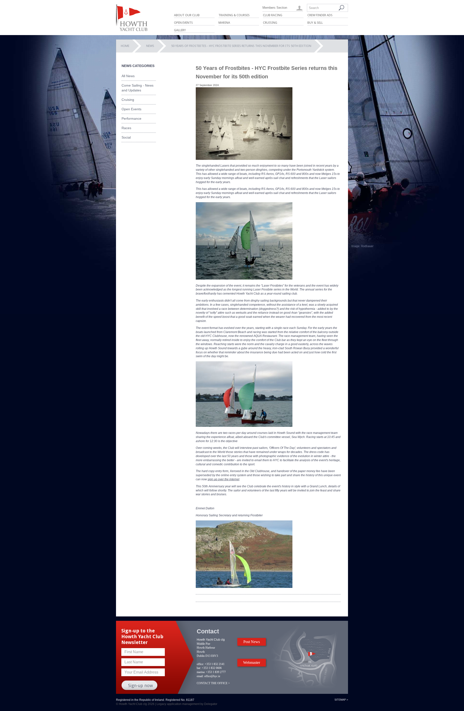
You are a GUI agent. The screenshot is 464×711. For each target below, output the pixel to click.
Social (126, 137)
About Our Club (187, 15)
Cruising (270, 22)
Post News (251, 642)
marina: (201, 672)
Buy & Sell (315, 22)
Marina (224, 22)
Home (125, 46)
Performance (131, 118)
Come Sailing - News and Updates (137, 87)
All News (128, 76)
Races (126, 128)
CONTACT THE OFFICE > (213, 683)
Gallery (180, 30)
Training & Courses (234, 15)
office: (200, 664)
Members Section (274, 7)
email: (200, 676)
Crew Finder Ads (320, 15)
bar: (199, 668)
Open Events (183, 22)
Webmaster (251, 662)
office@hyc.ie (212, 676)
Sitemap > (341, 699)
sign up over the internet (223, 479)
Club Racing (272, 15)
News (150, 46)
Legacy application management (178, 704)
